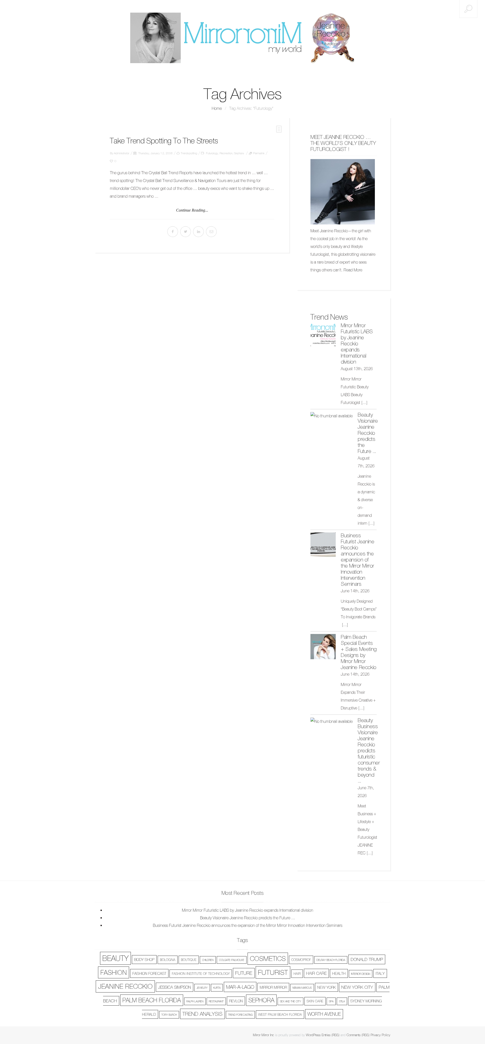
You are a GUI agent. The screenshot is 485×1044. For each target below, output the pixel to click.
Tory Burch (169, 1014)
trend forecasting (240, 1014)
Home (217, 108)
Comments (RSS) (358, 1035)
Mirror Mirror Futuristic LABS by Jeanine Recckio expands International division (357, 343)
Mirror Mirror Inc (263, 1035)
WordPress (313, 1035)
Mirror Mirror (273, 987)
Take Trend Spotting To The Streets (164, 140)
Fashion (113, 972)
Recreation (226, 153)
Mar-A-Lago (240, 987)
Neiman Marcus (302, 987)
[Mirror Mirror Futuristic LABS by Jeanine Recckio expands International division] (323, 335)
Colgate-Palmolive (231, 959)
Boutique (189, 960)
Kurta (217, 987)
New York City (357, 987)
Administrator (121, 153)
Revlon (236, 1001)
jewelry (202, 987)
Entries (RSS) (331, 1035)
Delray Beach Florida (331, 959)
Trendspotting (189, 153)
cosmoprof (301, 960)
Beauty (115, 958)
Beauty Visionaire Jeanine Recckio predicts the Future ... (368, 433)
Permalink (258, 153)
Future (243, 973)
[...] (364, 402)
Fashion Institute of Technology (201, 974)
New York (326, 987)
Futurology (212, 153)
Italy (380, 973)
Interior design (360, 973)
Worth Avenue (324, 1014)
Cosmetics (268, 958)
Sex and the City (290, 1001)
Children (207, 959)
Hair (297, 974)
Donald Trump (367, 959)
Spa (331, 1001)
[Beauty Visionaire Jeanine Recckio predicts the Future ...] (331, 416)
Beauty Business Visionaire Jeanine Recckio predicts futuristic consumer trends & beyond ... (369, 750)
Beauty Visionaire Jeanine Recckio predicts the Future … (247, 917)
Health (339, 973)
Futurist (273, 972)
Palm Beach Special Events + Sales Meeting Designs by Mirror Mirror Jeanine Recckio (359, 652)
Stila (342, 1001)
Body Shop (144, 959)
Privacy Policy (380, 1035)
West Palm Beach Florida (280, 1014)
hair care (316, 973)
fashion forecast (149, 973)
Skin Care (315, 1001)
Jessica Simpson (174, 987)
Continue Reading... (192, 210)
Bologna (167, 960)
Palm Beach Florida (152, 1000)
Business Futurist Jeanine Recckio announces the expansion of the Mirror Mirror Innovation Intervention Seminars (357, 559)
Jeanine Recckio (125, 986)
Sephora (239, 153)
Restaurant (216, 1001)
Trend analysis (202, 1014)
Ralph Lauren (194, 1001)
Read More (353, 270)
